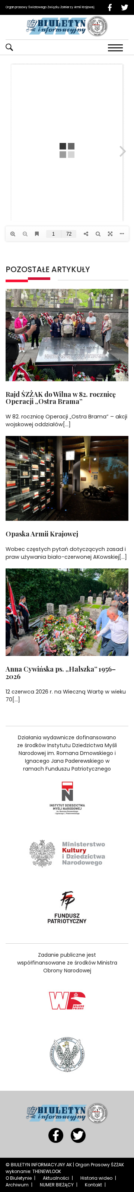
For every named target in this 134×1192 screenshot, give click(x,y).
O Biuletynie (19, 1178)
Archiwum (17, 1185)
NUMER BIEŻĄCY (57, 1185)
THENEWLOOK (46, 1171)
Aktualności (56, 1178)
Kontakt (93, 1185)
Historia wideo (96, 1178)
